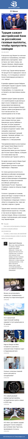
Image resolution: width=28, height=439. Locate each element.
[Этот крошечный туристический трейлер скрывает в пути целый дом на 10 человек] (14, 314)
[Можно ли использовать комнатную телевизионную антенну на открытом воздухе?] (14, 289)
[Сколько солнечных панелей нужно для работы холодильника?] (14, 368)
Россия (6, 224)
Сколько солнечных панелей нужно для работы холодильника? (13, 373)
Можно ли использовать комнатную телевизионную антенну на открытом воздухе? (14, 295)
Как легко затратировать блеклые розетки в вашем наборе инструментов (13, 228)
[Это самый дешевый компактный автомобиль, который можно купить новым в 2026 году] (14, 392)
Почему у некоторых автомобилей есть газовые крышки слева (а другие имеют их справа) (13, 236)
